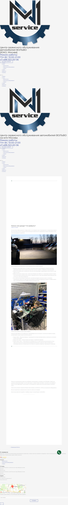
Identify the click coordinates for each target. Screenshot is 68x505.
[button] (6, 61)
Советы (3, 69)
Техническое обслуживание (8, 67)
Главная (3, 62)
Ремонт (4, 68)
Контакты (4, 72)
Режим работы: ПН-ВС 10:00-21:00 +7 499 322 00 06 (10, 57)
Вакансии (4, 71)
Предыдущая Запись (15, 447)
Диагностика (5, 65)
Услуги (3, 64)
